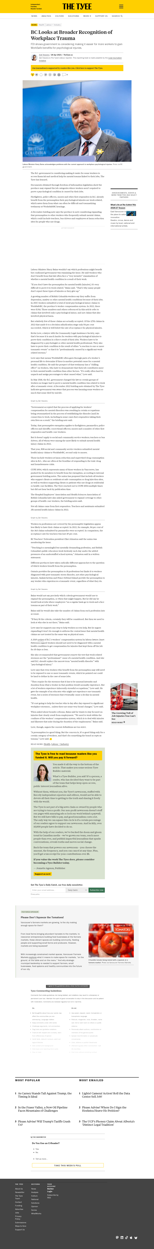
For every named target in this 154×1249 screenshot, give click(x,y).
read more (117, 722)
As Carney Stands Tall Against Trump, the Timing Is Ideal (45, 1094)
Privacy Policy (18, 1217)
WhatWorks (36, 1213)
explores (33, 957)
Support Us (101, 16)
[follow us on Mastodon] (45, 74)
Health (41, 25)
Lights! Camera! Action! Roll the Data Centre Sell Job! (106, 1094)
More (86, 16)
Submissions (20, 1222)
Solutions (73, 16)
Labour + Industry (53, 25)
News (34, 16)
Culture (59, 16)
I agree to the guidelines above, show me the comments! (68, 986)
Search (116, 16)
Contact (18, 1202)
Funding (18, 1205)
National (34, 1199)
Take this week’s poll (67, 1165)
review (41, 639)
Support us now (43, 873)
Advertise (19, 1209)
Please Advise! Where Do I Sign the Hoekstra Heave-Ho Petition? (104, 1108)
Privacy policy (35, 894)
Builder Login (50, 1190)
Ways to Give (20, 1226)
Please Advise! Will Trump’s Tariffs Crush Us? (44, 1123)
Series (34, 1210)
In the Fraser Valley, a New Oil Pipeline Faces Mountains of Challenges (42, 1108)
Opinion (34, 1206)
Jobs (17, 1212)
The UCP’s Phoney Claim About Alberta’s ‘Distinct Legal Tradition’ (108, 1123)
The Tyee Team (19, 1197)
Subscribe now (96, 890)
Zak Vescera (44, 55)
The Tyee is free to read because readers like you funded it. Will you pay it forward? (66, 755)
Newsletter (19, 1192)
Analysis (46, 16)
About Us (19, 1188)
